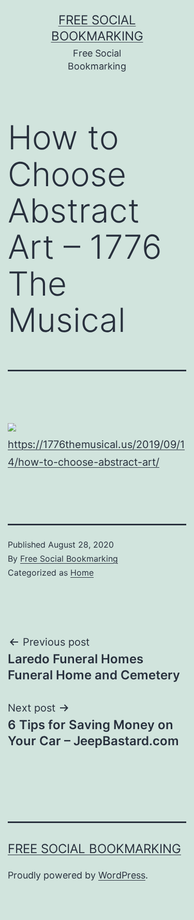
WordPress (121, 875)
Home (82, 572)
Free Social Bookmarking (69, 558)
